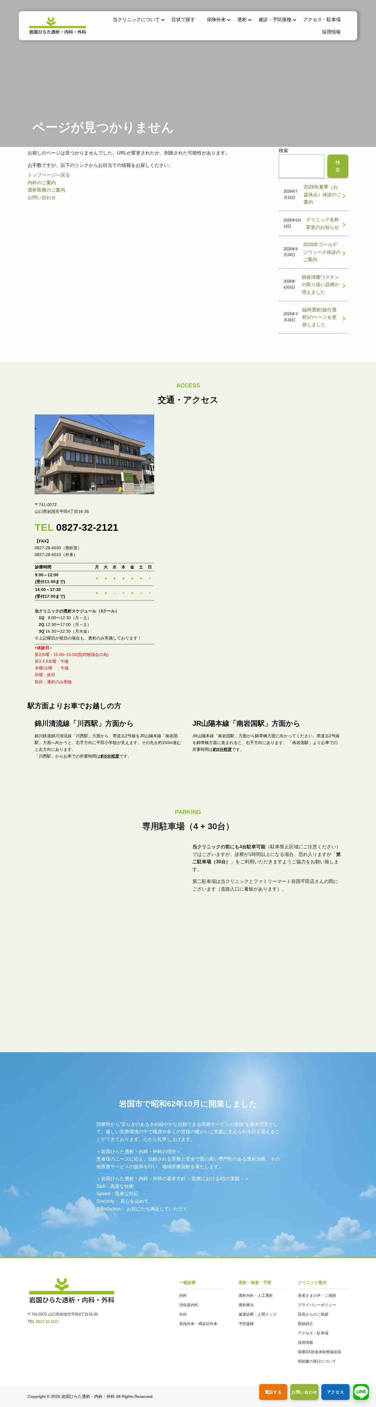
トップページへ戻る (49, 174)
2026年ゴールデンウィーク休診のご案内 (322, 252)
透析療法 (246, 1305)
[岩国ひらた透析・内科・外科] (57, 30)
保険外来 (216, 19)
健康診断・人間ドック (258, 1314)
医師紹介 (305, 1324)
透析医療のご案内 (46, 189)
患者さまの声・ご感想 (317, 1295)
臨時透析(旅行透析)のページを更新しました (319, 317)
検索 (283, 150)
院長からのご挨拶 (313, 1314)
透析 (242, 19)
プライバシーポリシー (317, 1305)
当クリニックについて (136, 19)
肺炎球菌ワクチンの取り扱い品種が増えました (320, 285)
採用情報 (331, 31)
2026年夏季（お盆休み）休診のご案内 (322, 194)
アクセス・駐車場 (322, 19)
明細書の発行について (317, 1361)
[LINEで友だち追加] (361, 1392)
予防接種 (246, 1324)
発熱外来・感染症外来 (198, 1324)
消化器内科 (188, 1305)
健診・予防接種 (274, 19)
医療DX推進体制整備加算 (319, 1352)
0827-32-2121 (87, 527)
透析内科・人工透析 (256, 1295)
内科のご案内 (42, 182)
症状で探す (183, 19)
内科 (183, 1295)
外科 (183, 1314)
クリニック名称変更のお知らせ (322, 223)
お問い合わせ (42, 197)
